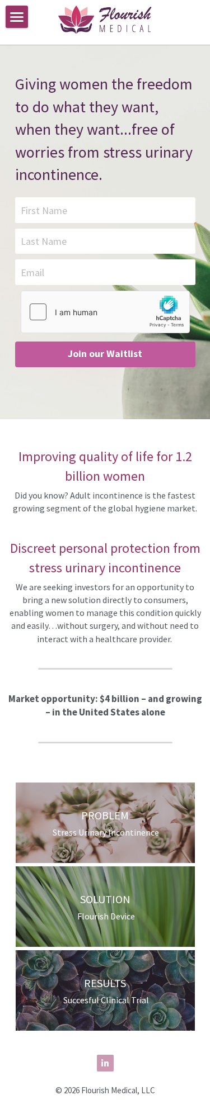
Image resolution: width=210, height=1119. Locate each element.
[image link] (105, 18)
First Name (44, 209)
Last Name (44, 241)
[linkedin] (105, 1063)
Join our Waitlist (105, 353)
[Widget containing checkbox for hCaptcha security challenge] (105, 312)
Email (32, 271)
